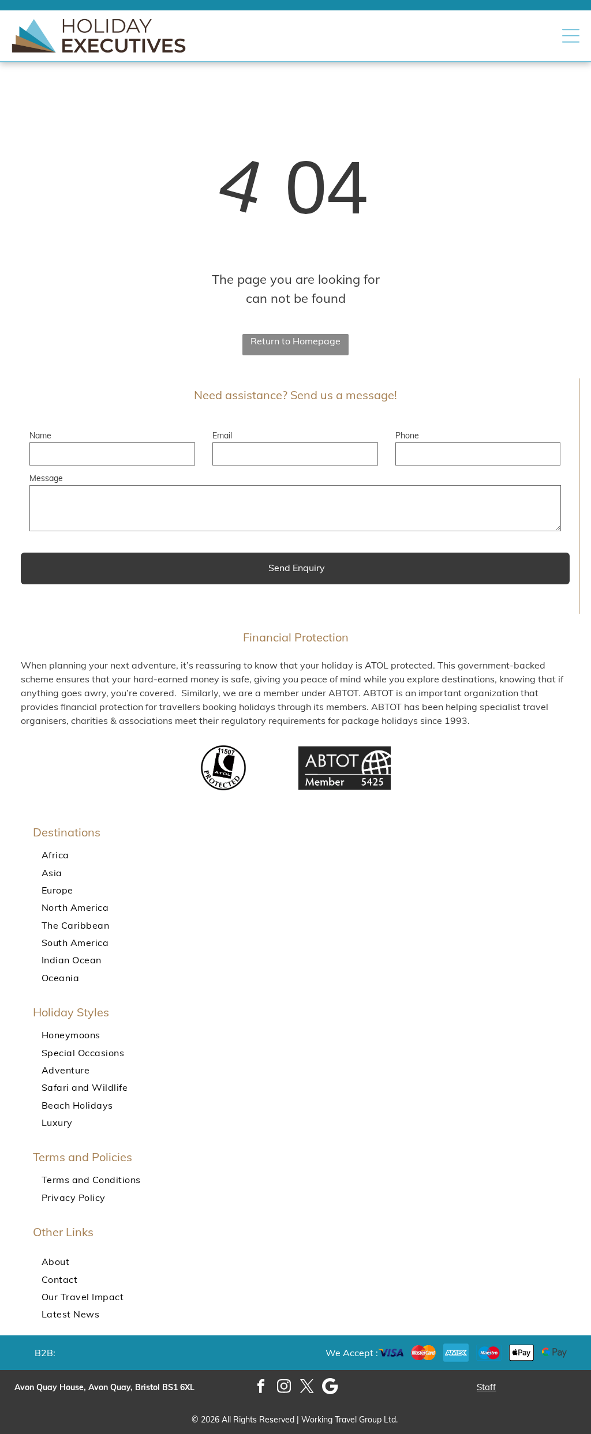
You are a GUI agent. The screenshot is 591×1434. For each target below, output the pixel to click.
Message (46, 478)
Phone (407, 435)
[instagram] (284, 1387)
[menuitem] (295, 855)
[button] (570, 35)
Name (40, 435)
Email (222, 435)
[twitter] (307, 1387)
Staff (486, 1387)
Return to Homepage (295, 341)
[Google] (330, 1387)
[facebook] (261, 1387)
